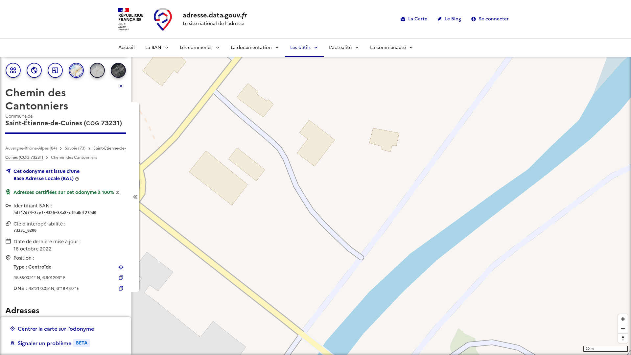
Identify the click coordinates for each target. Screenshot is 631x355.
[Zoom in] (623, 319)
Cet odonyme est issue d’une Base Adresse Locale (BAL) (46, 175)
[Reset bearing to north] (623, 338)
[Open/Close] (135, 197)
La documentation (251, 47)
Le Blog (453, 18)
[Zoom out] (623, 328)
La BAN (153, 47)
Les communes (196, 47)
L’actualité (340, 47)
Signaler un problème (52, 343)
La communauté (388, 47)
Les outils (300, 47)
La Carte (417, 18)
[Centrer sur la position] (121, 267)
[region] (315, 197)
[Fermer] (121, 86)
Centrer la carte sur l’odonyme (56, 329)
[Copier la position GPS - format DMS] (121, 288)
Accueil (126, 47)
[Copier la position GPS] (121, 277)
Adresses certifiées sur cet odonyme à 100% (63, 192)
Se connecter (494, 18)
